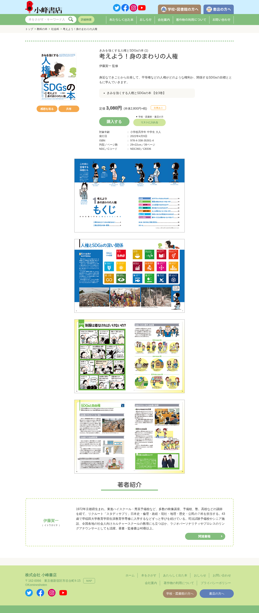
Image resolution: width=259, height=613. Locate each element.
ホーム (130, 575)
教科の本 (42, 29)
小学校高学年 (138, 131)
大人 (158, 131)
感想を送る (47, 108)
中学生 (151, 131)
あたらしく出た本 (121, 19)
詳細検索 (86, 19)
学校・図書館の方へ (180, 593)
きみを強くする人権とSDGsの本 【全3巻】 (136, 93)
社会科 (55, 29)
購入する (114, 121)
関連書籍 (204, 536)
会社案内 (164, 19)
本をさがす (148, 575)
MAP (89, 580)
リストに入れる (149, 122)
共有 (68, 108)
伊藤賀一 (105, 65)
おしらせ (146, 19)
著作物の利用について (191, 19)
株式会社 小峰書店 (41, 575)
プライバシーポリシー (216, 583)
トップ (29, 29)
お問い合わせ (221, 19)
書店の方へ (216, 593)
